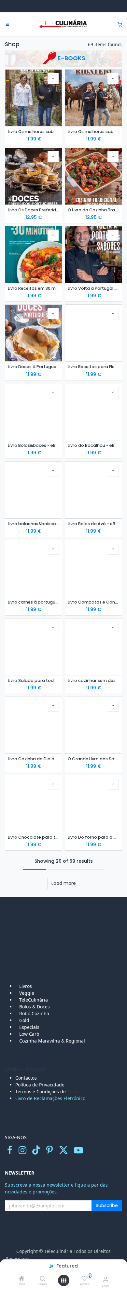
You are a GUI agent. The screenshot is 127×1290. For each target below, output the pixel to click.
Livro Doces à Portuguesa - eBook (33, 366)
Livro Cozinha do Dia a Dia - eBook (33, 758)
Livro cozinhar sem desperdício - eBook (93, 680)
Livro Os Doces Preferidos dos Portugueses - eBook (33, 209)
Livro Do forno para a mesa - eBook (93, 837)
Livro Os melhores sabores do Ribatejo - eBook (93, 131)
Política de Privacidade (39, 1085)
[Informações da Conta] (106, 1279)
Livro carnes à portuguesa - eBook (33, 602)
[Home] (21, 1279)
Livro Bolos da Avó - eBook (93, 523)
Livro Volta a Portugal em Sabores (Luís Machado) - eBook (93, 288)
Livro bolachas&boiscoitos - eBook (33, 523)
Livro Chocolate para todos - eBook (33, 837)
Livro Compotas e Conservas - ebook (93, 602)
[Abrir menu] (63, 1280)
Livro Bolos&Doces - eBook (33, 445)
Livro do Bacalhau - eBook (93, 445)
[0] (120, 24)
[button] (67, 1266)
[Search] (42, 1279)
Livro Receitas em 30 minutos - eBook (33, 288)
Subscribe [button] (107, 1205)
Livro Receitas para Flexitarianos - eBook (93, 366)
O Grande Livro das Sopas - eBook (93, 758)
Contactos (26, 1078)
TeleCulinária (32, 1000)
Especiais (30, 1027)
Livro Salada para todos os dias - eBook (33, 680)
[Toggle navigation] (7, 24)
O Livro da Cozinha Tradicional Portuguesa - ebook (93, 209)
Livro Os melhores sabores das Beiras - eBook (33, 131)
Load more (63, 883)
